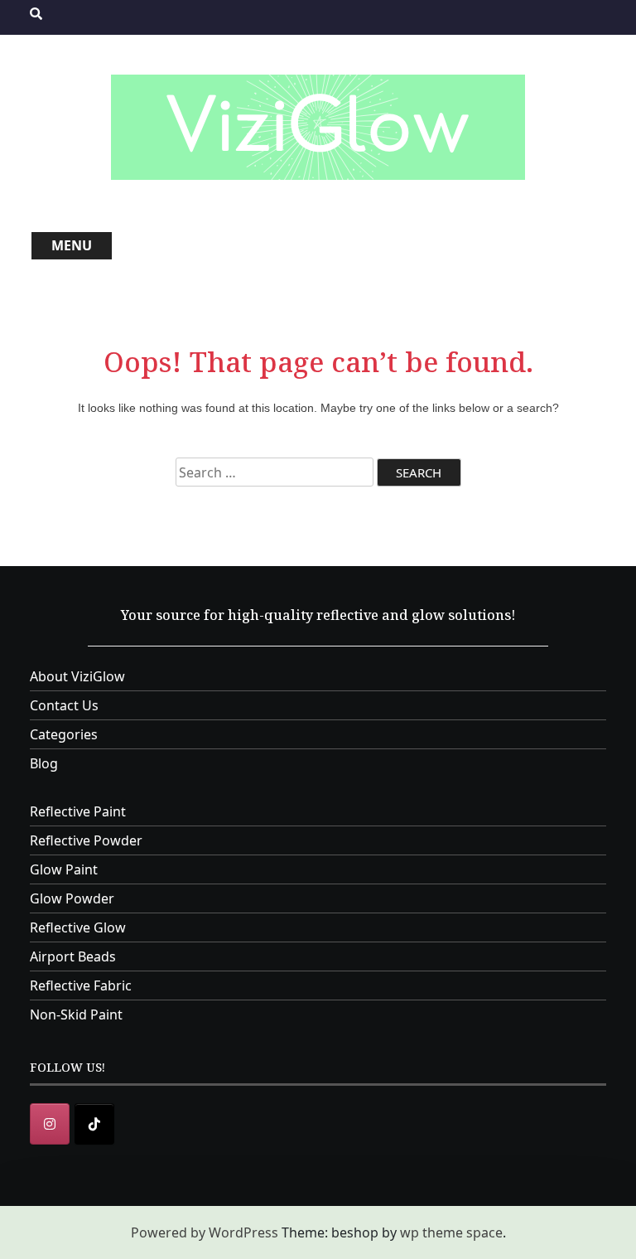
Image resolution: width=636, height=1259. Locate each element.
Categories (64, 734)
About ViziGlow (77, 676)
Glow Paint (64, 869)
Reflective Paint (78, 811)
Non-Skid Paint (76, 1014)
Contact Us (64, 705)
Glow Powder (72, 898)
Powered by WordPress (204, 1232)
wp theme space (451, 1232)
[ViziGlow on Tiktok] (94, 1124)
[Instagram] (50, 1124)
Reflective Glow (78, 927)
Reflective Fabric (81, 985)
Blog (44, 763)
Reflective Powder (86, 840)
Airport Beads (73, 956)
